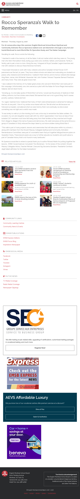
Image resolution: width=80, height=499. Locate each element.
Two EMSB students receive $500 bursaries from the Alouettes (25, 170)
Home (26, 493)
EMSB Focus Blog (9, 241)
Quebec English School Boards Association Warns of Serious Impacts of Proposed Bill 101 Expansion (64, 200)
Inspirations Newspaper (11, 245)
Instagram (6, 266)
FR (77, 10)
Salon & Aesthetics (40, 417)
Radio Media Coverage (11, 284)
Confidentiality (52, 493)
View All (72, 162)
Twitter (5, 259)
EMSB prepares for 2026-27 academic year (25, 184)
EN (74, 10)
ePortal (38, 493)
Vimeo (5, 269)
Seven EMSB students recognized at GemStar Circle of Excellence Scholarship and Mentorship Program (64, 172)
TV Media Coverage (10, 281)
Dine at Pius (40, 409)
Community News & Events (13, 226)
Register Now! (40, 348)
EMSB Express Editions (11, 238)
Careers (44, 493)
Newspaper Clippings (10, 288)
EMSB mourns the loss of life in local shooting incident (25, 198)
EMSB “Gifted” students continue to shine (62, 184)
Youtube (6, 263)
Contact (31, 493)
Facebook (6, 256)
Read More (18, 174)
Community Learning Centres (13, 223)
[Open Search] (77, 4)
